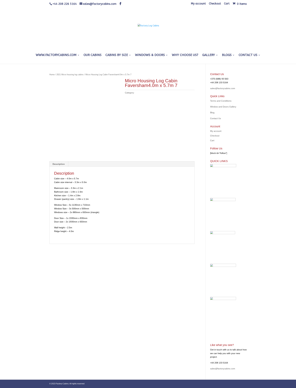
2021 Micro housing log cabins (70, 74)
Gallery (208, 55)
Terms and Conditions (220, 101)
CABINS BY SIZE (116, 55)
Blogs (227, 55)
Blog (212, 112)
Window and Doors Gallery (223, 106)
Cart (227, 3)
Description (59, 164)
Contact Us (248, 55)
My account (198, 3)
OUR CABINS (92, 55)
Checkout (215, 3)
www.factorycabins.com (56, 55)
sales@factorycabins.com (222, 88)
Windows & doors (150, 55)
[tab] (58, 164)
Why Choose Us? (185, 55)
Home (52, 74)
